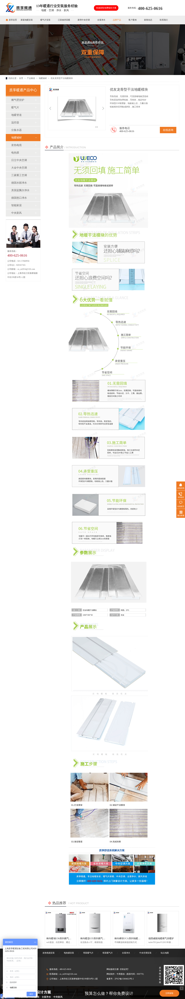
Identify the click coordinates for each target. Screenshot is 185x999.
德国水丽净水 (19, 182)
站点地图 (165, 953)
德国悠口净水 (19, 197)
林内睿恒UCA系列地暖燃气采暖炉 (132, 938)
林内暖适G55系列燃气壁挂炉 (95, 938)
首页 (21, 78)
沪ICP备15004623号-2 (124, 979)
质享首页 (13, 20)
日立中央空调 (19, 160)
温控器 (15, 122)
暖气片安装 (45, 20)
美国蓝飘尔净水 (20, 190)
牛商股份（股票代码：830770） (131, 974)
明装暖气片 (88, 953)
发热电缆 (16, 145)
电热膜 (15, 152)
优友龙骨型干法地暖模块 (62, 78)
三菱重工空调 (19, 175)
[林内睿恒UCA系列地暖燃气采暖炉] (129, 923)
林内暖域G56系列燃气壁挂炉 (61, 938)
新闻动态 (148, 20)
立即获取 (169, 993)
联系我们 (164, 20)
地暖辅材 (43, 78)
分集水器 (16, 130)
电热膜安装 (69, 953)
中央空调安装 (145, 953)
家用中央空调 (84, 20)
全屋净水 (101, 20)
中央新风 (16, 212)
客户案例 (132, 20)
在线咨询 (168, 130)
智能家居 (16, 205)
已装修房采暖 (64, 20)
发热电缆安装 (48, 953)
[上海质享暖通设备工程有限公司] (19, 11)
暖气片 (15, 107)
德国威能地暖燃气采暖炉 (161, 938)
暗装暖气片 (108, 953)
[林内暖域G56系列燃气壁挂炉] (61, 923)
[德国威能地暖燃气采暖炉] (163, 923)
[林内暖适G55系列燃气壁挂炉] (95, 923)
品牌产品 (117, 20)
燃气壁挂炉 (17, 99)
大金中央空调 (19, 167)
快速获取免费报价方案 (106, 8)
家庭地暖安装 (27, 20)
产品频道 (31, 78)
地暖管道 (16, 115)
